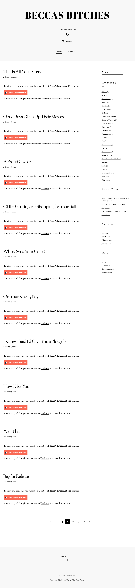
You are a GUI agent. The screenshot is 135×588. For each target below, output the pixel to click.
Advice (104, 92)
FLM (103, 138)
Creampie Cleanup (109, 116)
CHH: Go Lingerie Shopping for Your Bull (39, 207)
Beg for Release (16, 477)
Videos (104, 176)
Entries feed (106, 266)
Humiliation (106, 145)
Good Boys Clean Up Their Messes (33, 117)
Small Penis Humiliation (111, 159)
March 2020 (106, 237)
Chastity (105, 109)
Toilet (104, 169)
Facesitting (106, 127)
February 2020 (107, 240)
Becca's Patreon (57, 86)
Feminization (106, 134)
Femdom (105, 131)
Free (103, 141)
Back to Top (68, 556)
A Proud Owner (17, 162)
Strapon (105, 162)
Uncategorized (107, 173)
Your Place (12, 432)
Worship (105, 180)
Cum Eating (106, 124)
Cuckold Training (108, 120)
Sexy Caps (106, 208)
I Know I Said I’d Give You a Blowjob (34, 342)
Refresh (45, 98)
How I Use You (16, 387)
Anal (103, 95)
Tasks (104, 166)
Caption (105, 106)
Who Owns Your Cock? (24, 252)
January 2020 (106, 244)
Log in (104, 262)
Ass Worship (106, 99)
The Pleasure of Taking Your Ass (114, 211)
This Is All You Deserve (23, 72)
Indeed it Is (106, 215)
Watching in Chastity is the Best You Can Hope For (115, 199)
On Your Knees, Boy (20, 297)
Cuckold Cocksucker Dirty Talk (113, 204)
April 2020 (106, 233)
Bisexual (105, 102)
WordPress (61, 580)
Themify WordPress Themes (75, 580)
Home (59, 51)
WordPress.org (107, 273)
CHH (104, 113)
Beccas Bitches (66, 575)
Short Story (106, 155)
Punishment (106, 152)
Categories (70, 51)
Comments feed (108, 269)
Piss (103, 148)
